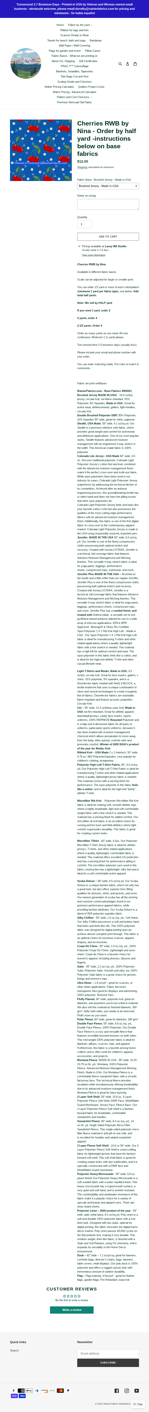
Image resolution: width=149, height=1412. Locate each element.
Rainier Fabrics (110, 1404)
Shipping (82, 167)
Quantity (82, 217)
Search (14, 1350)
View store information (93, 255)
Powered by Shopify (129, 1404)
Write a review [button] (71, 1309)
